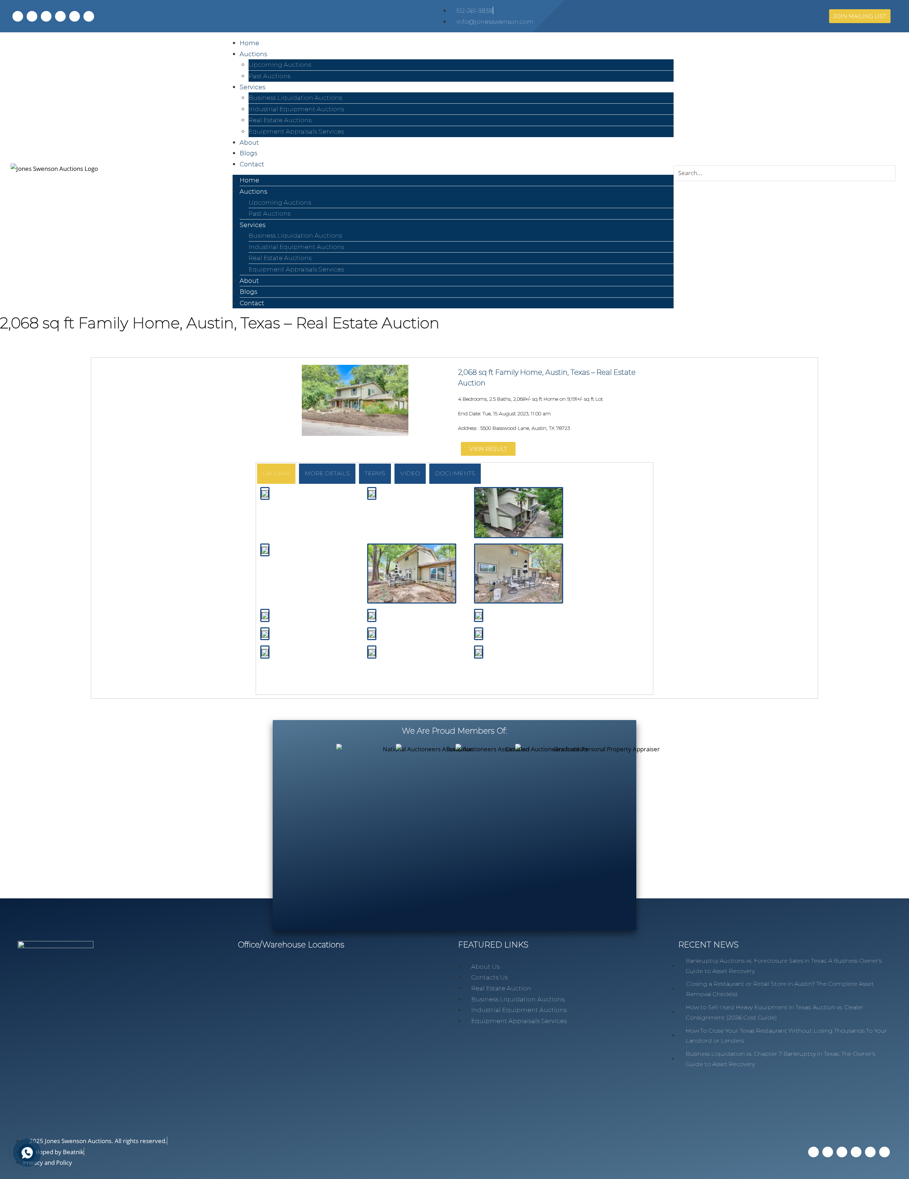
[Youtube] (88, 16)
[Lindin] (46, 16)
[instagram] (60, 16)
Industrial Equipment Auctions (296, 109)
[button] (785, 159)
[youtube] (884, 1152)
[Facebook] (17, 16)
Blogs (248, 291)
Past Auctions (269, 76)
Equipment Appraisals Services (296, 131)
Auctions (253, 54)
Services (252, 87)
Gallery (276, 473)
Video (410, 473)
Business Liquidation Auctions (295, 97)
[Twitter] (32, 16)
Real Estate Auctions (280, 120)
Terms (375, 473)
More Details (327, 473)
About (249, 280)
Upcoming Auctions (280, 64)
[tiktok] (74, 16)
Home (249, 180)
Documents (455, 473)
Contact (252, 164)
